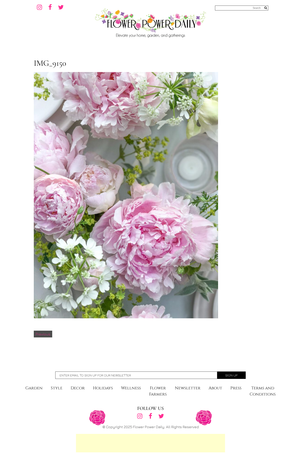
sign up (231, 375)
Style (56, 388)
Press (235, 388)
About (215, 388)
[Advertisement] (150, 443)
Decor (78, 388)
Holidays (103, 388)
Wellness (131, 388)
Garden (34, 388)
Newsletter (187, 388)
